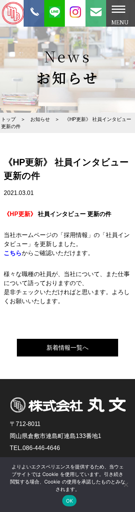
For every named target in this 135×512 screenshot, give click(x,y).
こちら (13, 253)
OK (69, 501)
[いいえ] (125, 484)
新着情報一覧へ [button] (67, 347)
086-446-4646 (41, 448)
